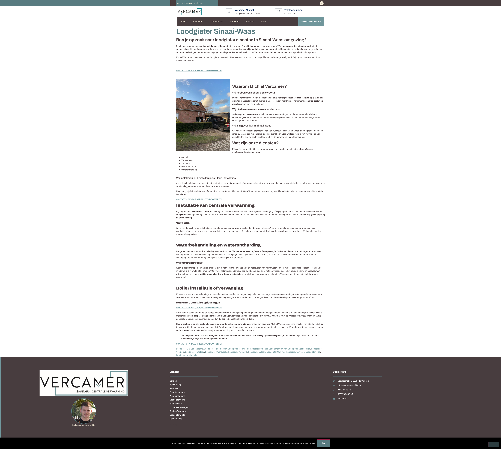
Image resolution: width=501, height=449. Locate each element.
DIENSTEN (197, 22)
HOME (184, 22)
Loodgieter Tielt (313, 352)
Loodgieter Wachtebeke (216, 352)
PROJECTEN (217, 22)
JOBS (263, 22)
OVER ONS (234, 22)
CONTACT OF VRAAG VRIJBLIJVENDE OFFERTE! (199, 70)
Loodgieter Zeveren (295, 352)
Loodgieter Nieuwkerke (238, 348)
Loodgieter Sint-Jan (278, 348)
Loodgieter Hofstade (194, 352)
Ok (323, 443)
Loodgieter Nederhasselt (215, 348)
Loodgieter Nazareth (237, 352)
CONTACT (250, 22)
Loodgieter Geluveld (276, 352)
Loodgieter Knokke (259, 348)
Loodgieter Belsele (257, 352)
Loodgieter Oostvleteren (299, 348)
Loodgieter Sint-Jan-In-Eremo (189, 348)
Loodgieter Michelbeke (187, 355)
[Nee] (493, 444)
